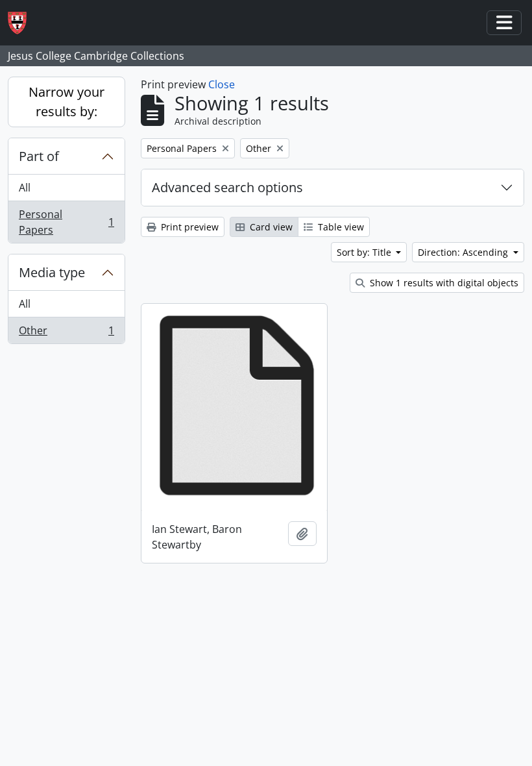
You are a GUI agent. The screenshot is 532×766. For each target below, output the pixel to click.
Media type (52, 272)
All (24, 187)
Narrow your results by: (66, 101)
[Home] (22, 23)
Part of (39, 156)
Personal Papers (66, 222)
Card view (270, 227)
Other (66, 333)
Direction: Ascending (464, 252)
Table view (339, 227)
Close (221, 84)
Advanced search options (227, 187)
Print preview (188, 227)
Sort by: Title (365, 252)
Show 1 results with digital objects (442, 283)
